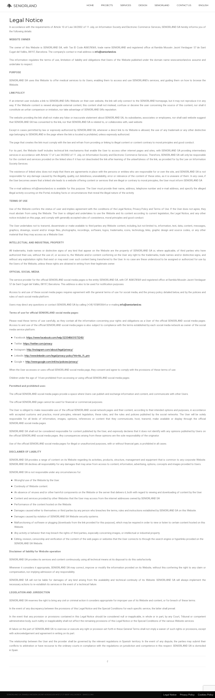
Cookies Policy (205, 694)
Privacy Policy (187, 694)
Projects (107, 5)
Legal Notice (170, 694)
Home (90, 5)
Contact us (184, 5)
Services (125, 5)
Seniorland (162, 5)
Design (143, 5)
